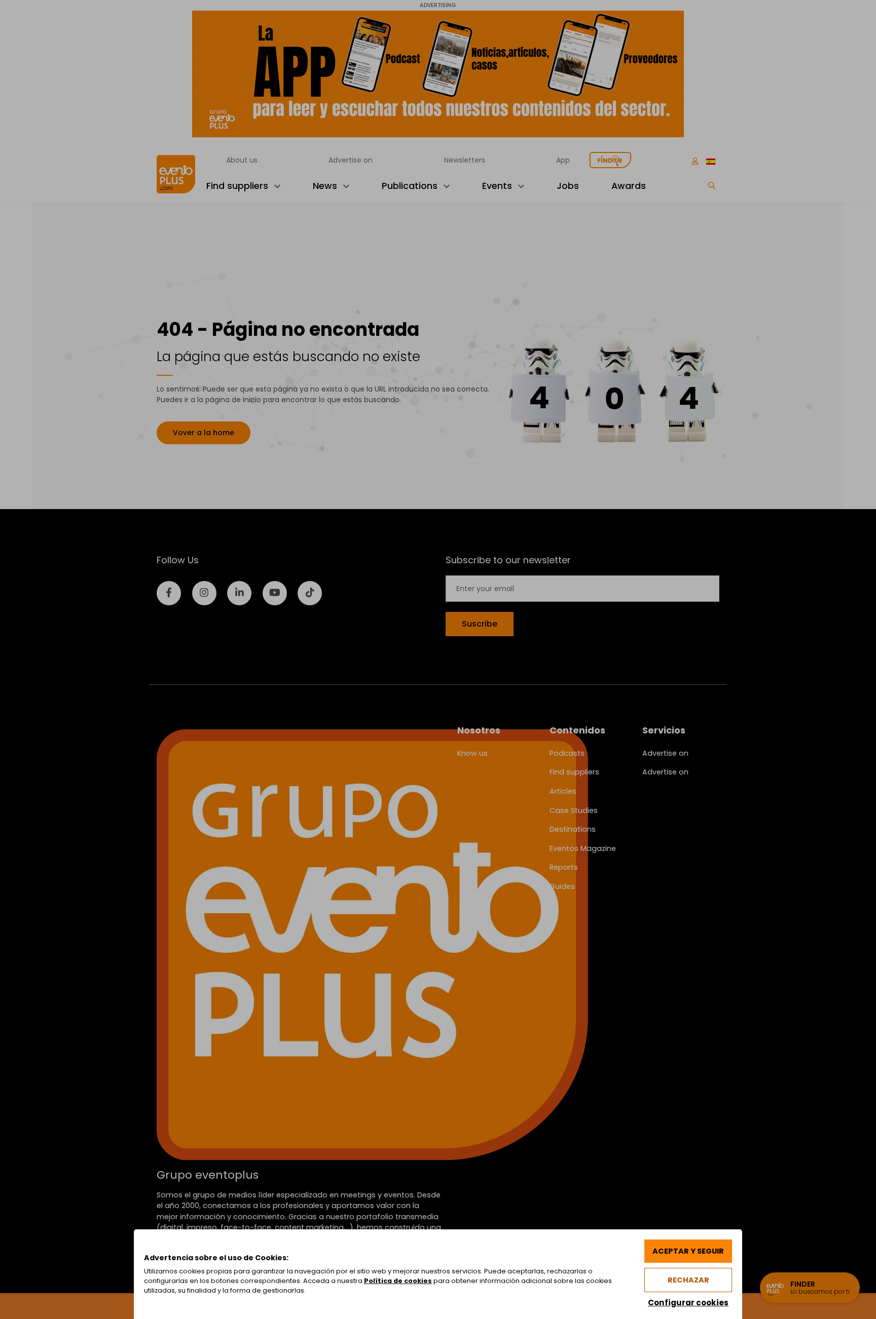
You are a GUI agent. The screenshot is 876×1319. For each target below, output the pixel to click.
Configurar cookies (688, 1302)
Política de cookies (398, 1280)
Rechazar (688, 1280)
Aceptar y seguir (688, 1251)
